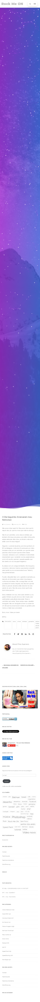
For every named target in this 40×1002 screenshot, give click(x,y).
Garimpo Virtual (6, 930)
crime (19, 621)
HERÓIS (32, 806)
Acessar (4, 852)
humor (23, 809)
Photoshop (18, 817)
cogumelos (31, 799)
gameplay (32, 804)
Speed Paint (8, 827)
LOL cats (27, 811)
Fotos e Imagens (6, 926)
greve (27, 806)
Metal (31, 814)
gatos (22, 806)
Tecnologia (5, 959)
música (6, 817)
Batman (16, 797)
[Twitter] (18, 634)
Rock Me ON (12, 4)
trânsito (31, 827)
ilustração (5, 811)
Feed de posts (6, 856)
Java (18, 811)
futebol (25, 804)
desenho (7, 802)
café (29, 796)
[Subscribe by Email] (7, 759)
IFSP (29, 809)
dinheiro (24, 621)
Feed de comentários (8, 860)
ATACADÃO (8, 621)
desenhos (17, 801)
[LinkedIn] (26, 634)
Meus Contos (5, 934)
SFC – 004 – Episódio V (8, 892)
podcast (29, 816)
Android (5, 796)
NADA (25, 524)
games (5, 806)
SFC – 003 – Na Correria (8, 896)
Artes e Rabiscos (6, 909)
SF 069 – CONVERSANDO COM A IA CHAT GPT (15, 888)
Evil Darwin (5, 922)
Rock (4, 821)
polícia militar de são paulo (37, 624)
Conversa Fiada (6, 918)
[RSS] (29, 634)
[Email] (33, 634)
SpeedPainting (6, 955)
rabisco (29, 818)
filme (15, 804)
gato (18, 807)
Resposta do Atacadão (27, 665)
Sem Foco (24, 821)
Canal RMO (5, 914)
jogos (22, 811)
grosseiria (31, 621)
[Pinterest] (22, 634)
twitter (25, 829)
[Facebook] (14, 634)
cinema (34, 796)
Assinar (6, 781)
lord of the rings (24, 813)
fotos (20, 804)
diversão (25, 801)
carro (14, 621)
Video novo (29, 832)
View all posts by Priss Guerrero (21, 653)
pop (3, 947)
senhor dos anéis (27, 824)
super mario (17, 826)
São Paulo (25, 827)
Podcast (4, 943)
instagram (12, 811)
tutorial (18, 830)
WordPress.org (6, 864)
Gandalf (11, 807)
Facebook (32, 802)
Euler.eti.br (5, 840)
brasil (23, 797)
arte (9, 796)
